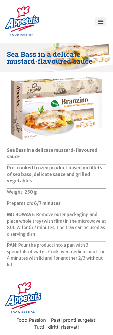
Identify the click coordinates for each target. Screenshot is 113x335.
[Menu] (100, 21)
